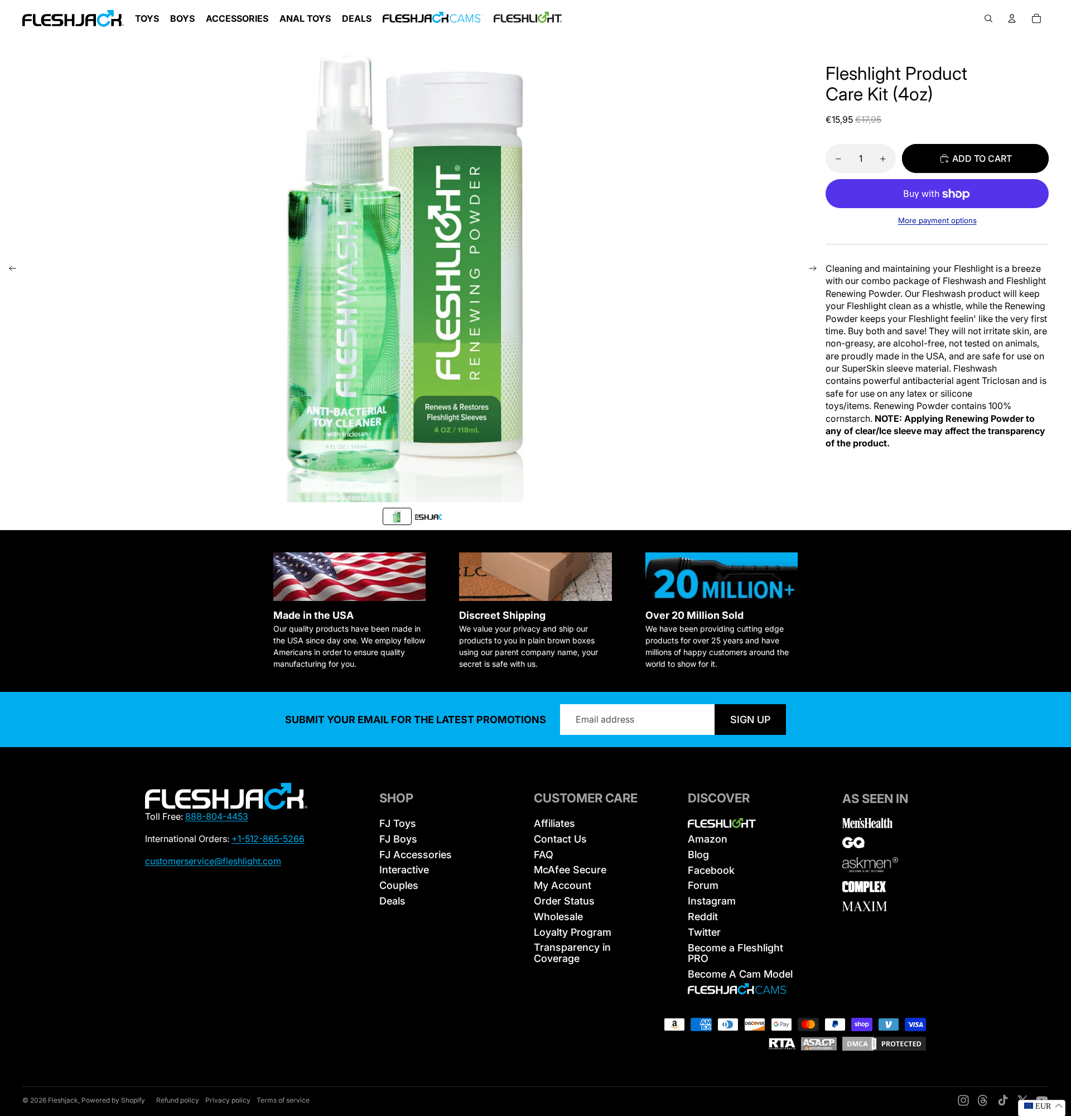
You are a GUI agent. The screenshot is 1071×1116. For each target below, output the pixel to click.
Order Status (564, 901)
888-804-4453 (216, 816)
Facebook (711, 870)
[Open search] (988, 18)
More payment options (937, 221)
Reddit (703, 916)
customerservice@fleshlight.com (213, 861)
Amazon (707, 839)
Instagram (712, 901)
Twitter (704, 932)
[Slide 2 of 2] (428, 516)
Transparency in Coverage (572, 952)
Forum (703, 885)
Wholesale (558, 916)
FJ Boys (398, 839)
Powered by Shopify (113, 1100)
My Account (562, 885)
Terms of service (283, 1100)
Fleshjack (63, 1100)
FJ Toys (397, 823)
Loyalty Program (572, 932)
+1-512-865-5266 (268, 838)
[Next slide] (816, 269)
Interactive (404, 870)
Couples (398, 885)
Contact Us (560, 839)
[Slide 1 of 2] (397, 516)
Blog (698, 854)
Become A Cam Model (740, 974)
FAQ (543, 854)
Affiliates (554, 823)
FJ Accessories (415, 854)
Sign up (750, 719)
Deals (392, 901)
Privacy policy (227, 1100)
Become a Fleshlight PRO (735, 953)
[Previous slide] (9, 269)
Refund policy (177, 1100)
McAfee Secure (570, 870)
